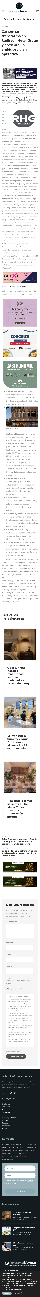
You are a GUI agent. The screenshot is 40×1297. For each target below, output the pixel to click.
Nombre (9, 942)
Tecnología (6, 1112)
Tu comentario (12, 921)
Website (9, 966)
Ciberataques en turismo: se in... (24, 1244)
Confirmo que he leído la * (18, 1182)
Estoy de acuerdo (15, 989)
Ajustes (17, 1293)
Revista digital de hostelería (19, 19)
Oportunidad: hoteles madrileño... (22, 1213)
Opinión (5, 1120)
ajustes (21, 1289)
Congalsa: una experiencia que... (24, 1229)
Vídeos (4, 1128)
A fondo (5, 1109)
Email (8, 954)
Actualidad (5, 27)
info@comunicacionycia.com (16, 1032)
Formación (6, 1126)
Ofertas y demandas (9, 1118)
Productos (6, 1104)
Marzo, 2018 (5, 60)
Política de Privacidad (14, 1037)
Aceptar (6, 1293)
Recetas (5, 1123)
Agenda (5, 1115)
